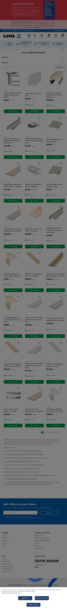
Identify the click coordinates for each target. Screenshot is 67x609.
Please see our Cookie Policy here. (11, 593)
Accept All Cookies (42, 598)
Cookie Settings (33, 605)
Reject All (25, 598)
